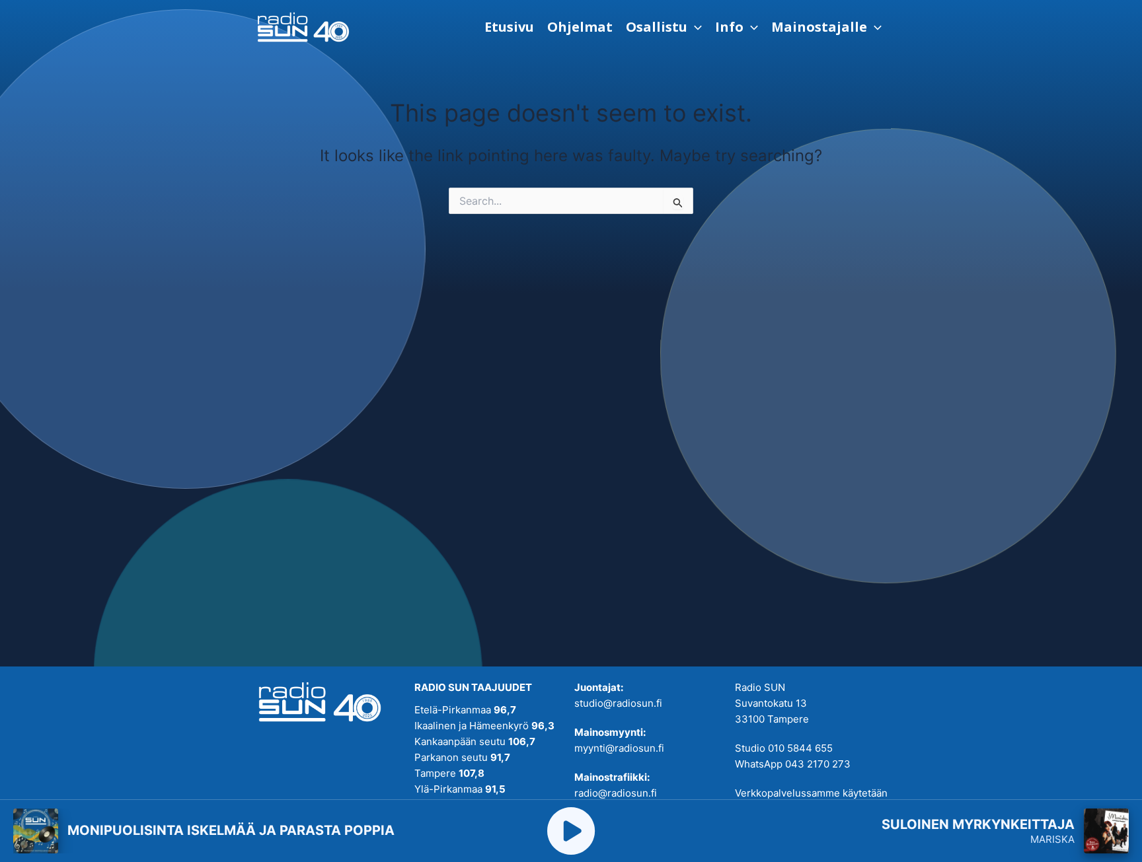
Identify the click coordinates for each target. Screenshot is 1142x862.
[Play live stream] (571, 831)
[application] (694, 27)
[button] (663, 27)
